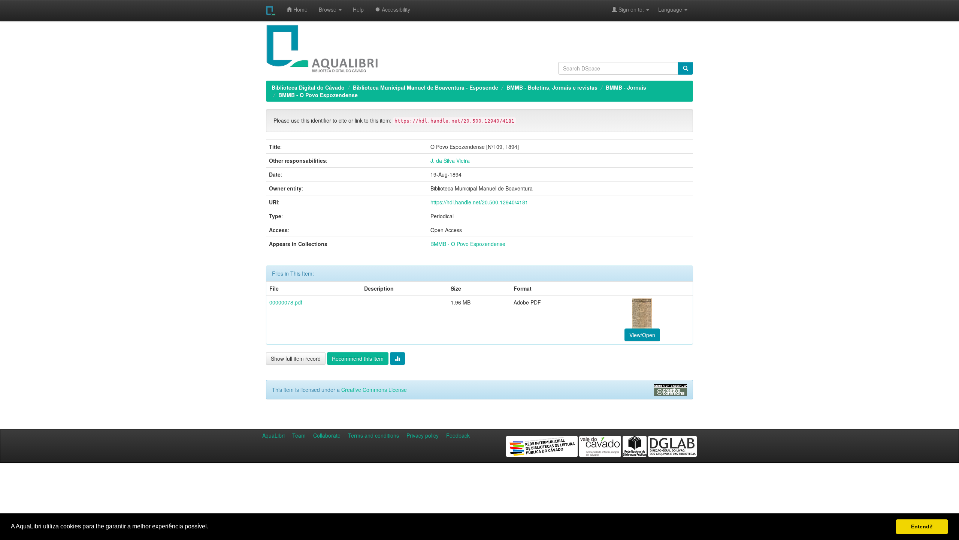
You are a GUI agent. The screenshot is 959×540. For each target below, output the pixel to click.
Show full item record (296, 358)
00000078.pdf (285, 302)
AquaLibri (273, 435)
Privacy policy (422, 435)
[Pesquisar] (685, 68)
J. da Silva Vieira (450, 160)
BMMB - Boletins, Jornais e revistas (552, 87)
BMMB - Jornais (626, 87)
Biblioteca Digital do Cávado (308, 87)
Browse (328, 9)
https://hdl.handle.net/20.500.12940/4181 (479, 202)
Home (300, 9)
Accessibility (395, 9)
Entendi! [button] (922, 527)
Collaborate (327, 435)
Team (299, 435)
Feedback (458, 435)
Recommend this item (358, 358)
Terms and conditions (373, 435)
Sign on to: (631, 9)
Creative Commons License (374, 389)
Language (666, 9)
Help (358, 9)
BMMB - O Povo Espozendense (318, 95)
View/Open (642, 335)
